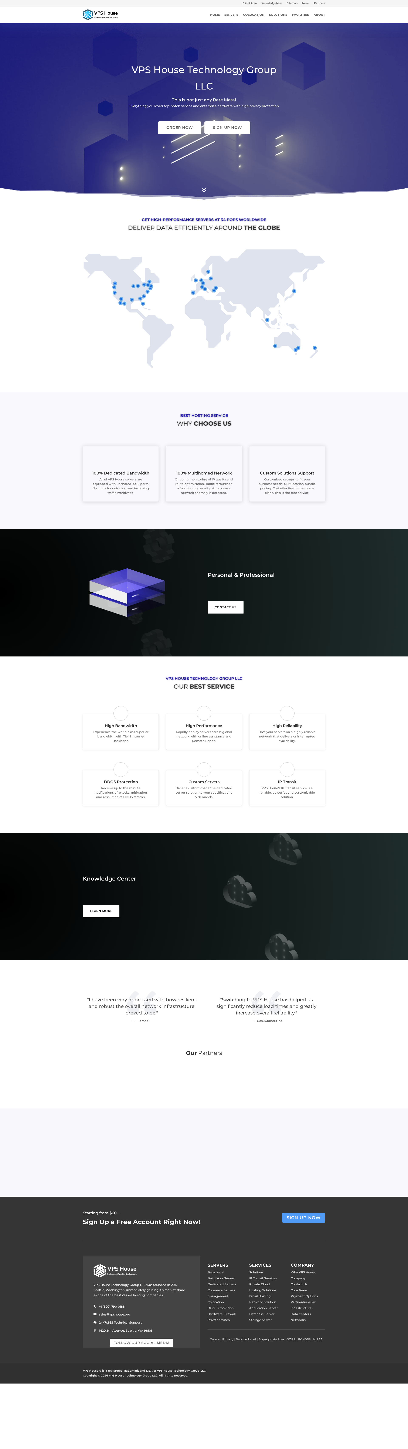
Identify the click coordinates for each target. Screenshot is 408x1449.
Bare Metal (216, 1272)
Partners (319, 3)
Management (218, 1296)
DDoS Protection (221, 1308)
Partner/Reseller (303, 1302)
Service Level (246, 1339)
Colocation (216, 1302)
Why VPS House (303, 1272)
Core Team (299, 1290)
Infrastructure (301, 1308)
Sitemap (292, 3)
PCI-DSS (304, 1339)
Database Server (262, 1314)
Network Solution (262, 1302)
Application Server (263, 1308)
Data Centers (301, 1314)
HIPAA (318, 1339)
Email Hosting (260, 1296)
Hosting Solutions (262, 1290)
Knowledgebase (271, 3)
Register (184, 1166)
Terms (215, 1339)
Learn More (101, 911)
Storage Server (260, 1320)
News (305, 3)
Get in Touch (225, 1166)
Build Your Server (221, 1278)
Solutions (256, 1272)
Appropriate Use (271, 1339)
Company (298, 1278)
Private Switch (219, 1320)
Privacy (227, 1339)
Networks (298, 1320)
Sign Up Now (227, 127)
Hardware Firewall (222, 1314)
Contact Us (299, 1284)
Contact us (226, 607)
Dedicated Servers (222, 1284)
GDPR (291, 1339)
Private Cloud (259, 1284)
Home (215, 15)
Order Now (179, 127)
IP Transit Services (263, 1278)
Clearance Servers (221, 1290)
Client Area (250, 3)
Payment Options (304, 1296)
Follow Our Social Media (141, 1343)
